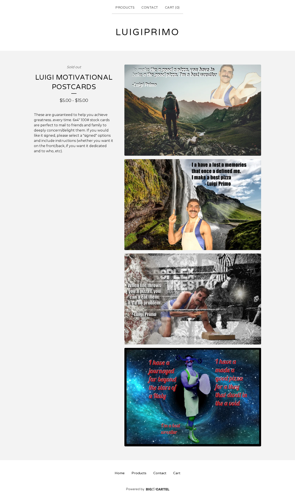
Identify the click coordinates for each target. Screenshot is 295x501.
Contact (149, 8)
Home (120, 473)
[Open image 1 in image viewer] (192, 110)
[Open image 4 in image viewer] (192, 397)
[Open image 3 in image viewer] (192, 299)
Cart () (172, 8)
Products (125, 8)
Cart (176, 473)
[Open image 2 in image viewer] (192, 204)
